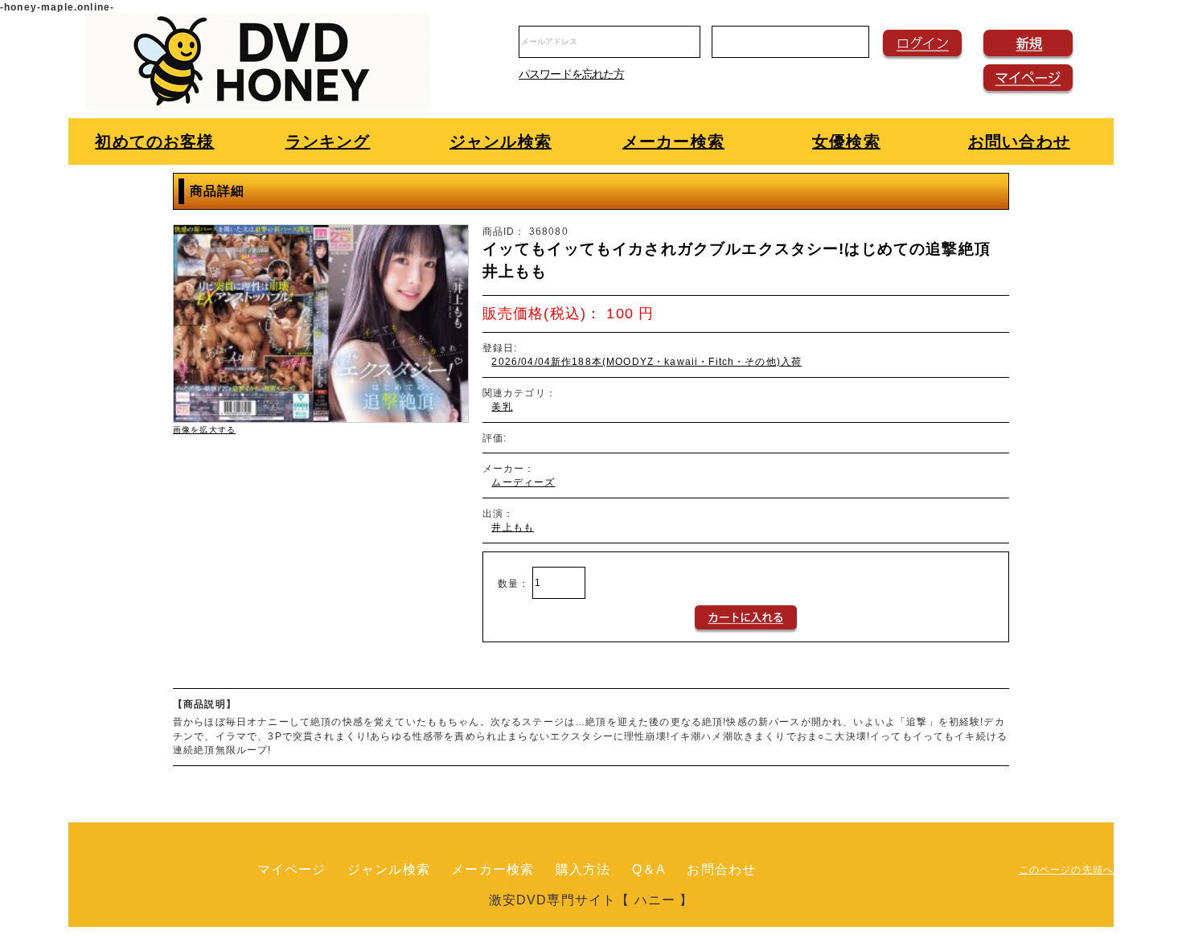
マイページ (291, 869)
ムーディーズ (523, 482)
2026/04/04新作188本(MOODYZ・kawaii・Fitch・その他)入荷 (646, 361)
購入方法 (583, 869)
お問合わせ (721, 869)
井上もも (512, 527)
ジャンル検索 (500, 141)
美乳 (501, 406)
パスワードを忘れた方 (571, 74)
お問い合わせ (1019, 141)
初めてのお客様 (154, 141)
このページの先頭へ (1066, 869)
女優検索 (846, 141)
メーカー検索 (673, 141)
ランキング (328, 141)
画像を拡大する (204, 429)
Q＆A (649, 869)
